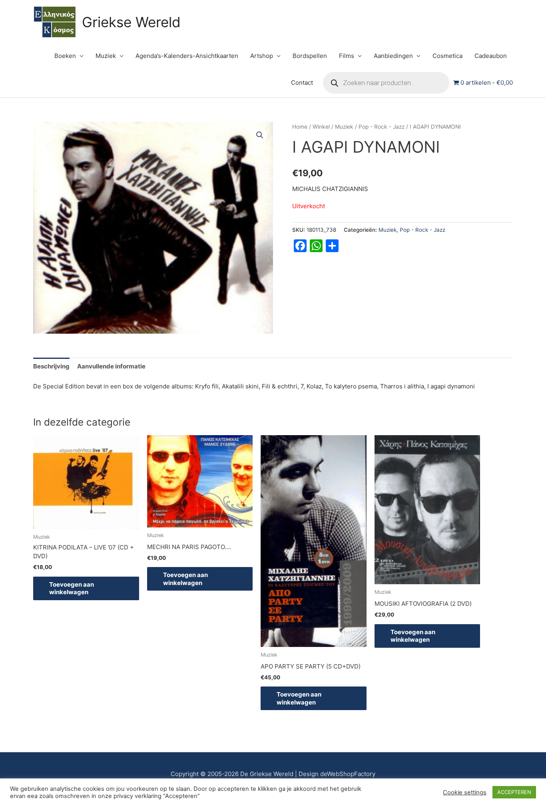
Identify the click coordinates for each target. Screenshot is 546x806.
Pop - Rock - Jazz (382, 126)
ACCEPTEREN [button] (514, 792)
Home (299, 126)
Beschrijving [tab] (51, 366)
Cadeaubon (490, 56)
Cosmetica (447, 56)
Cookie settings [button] (464, 792)
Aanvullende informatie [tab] (111, 366)
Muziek (106, 56)
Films (346, 56)
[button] (260, 135)
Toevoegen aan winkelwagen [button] (71, 588)
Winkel (321, 126)
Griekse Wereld (131, 22)
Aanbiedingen (393, 56)
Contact (302, 82)
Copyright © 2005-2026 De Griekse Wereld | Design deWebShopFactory (273, 774)
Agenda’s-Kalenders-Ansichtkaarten (187, 56)
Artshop (261, 56)
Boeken (65, 56)
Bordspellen (310, 56)
